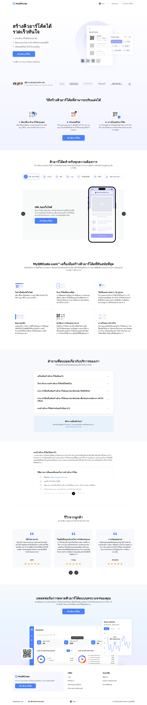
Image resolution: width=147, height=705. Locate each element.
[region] (72, 176)
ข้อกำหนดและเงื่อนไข (74, 684)
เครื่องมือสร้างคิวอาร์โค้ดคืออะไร (51, 376)
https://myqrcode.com (58, 477)
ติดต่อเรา (105, 677)
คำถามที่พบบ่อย (107, 684)
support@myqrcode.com (73, 427)
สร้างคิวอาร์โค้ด (128, 4)
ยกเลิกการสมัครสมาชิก (110, 681)
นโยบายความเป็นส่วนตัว (75, 688)
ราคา (69, 677)
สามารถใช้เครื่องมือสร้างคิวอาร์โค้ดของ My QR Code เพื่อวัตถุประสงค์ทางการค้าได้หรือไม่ (70, 399)
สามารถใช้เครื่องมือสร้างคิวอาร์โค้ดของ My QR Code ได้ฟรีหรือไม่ (64, 391)
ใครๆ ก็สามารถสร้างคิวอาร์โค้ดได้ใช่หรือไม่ (55, 383)
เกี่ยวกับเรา (71, 681)
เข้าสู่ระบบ (114, 4)
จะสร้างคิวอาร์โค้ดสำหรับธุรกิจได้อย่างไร (54, 408)
